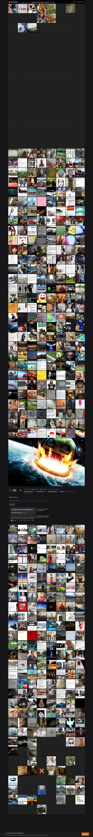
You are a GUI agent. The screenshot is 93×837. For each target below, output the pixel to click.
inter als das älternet (52, 491)
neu (20, 2)
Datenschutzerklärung (42, 835)
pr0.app (74, 1)
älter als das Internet (28, 491)
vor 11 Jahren (26, 489)
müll (27, 2)
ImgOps (42, 489)
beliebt (23, 2)
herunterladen (51, 489)
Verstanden (85, 834)
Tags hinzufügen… (27, 493)
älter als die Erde (40, 491)
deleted (33, 489)
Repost (62, 491)
